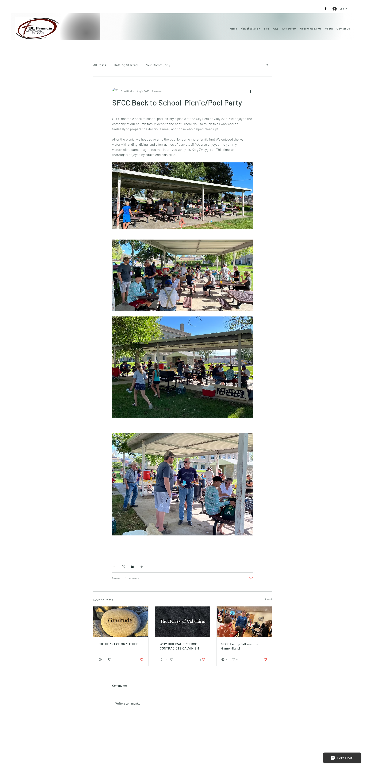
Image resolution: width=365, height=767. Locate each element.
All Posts (99, 65)
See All (268, 599)
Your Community (157, 65)
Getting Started (126, 65)
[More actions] (250, 91)
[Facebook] (326, 8)
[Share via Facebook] (114, 566)
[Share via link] (142, 566)
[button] (267, 65)
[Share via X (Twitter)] (123, 566)
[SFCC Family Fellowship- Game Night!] (244, 621)
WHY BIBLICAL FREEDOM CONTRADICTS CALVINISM (179, 646)
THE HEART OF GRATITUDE (118, 644)
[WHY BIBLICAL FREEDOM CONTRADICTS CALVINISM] (182, 621)
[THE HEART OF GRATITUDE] (120, 621)
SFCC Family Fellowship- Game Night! (239, 646)
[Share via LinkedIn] (132, 566)
